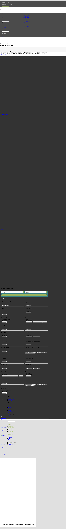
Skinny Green (26, 22)
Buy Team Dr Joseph (26, 26)
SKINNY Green (10, 401)
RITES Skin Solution (26, 19)
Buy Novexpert (26, 16)
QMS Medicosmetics (26, 17)
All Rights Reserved (15, 528)
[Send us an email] (5, 14)
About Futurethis (10, 437)
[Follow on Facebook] (9, 418)
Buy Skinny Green (10, 432)
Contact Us (3, 30)
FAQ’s (2, 28)
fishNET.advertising (28, 528)
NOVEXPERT (26, 14)
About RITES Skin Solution (26, 20)
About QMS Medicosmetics (26, 18)
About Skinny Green (26, 23)
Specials (9, 412)
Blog (8, 406)
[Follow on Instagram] (10, 418)
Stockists (9, 404)
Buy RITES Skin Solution (27, 21)
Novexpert (9, 397)
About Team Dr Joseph (26, 25)
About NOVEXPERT (26, 15)
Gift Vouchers (10, 411)
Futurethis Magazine (4, 27)
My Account (9, 410)
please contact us (3, 54)
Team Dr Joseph (25, 24)
